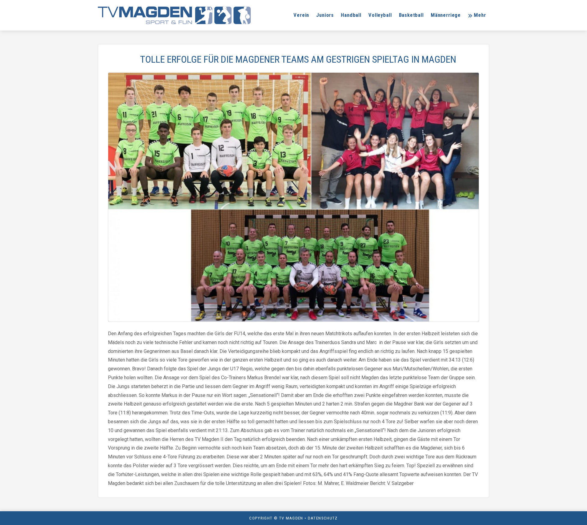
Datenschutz (323, 518)
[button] (476, 15)
